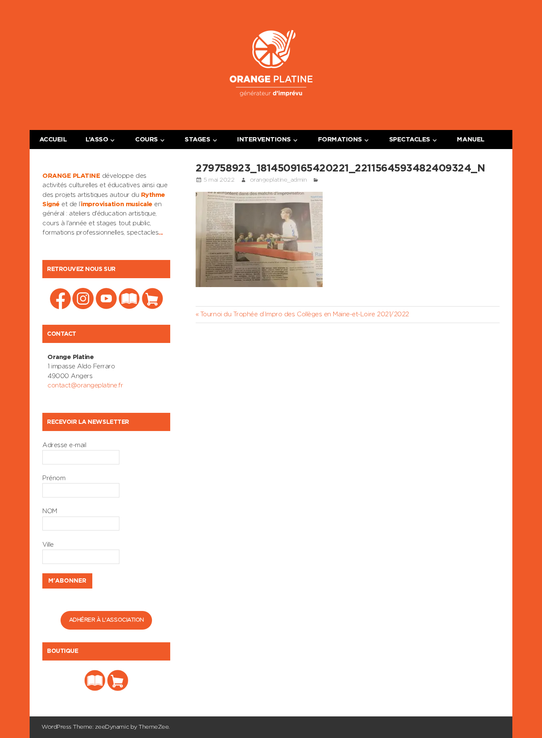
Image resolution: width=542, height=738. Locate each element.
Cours (146, 139)
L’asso (97, 139)
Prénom (53, 478)
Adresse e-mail (64, 445)
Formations (340, 139)
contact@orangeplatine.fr (85, 385)
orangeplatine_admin (278, 180)
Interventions (264, 139)
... (160, 232)
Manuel (470, 139)
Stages (197, 139)
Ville (48, 545)
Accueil (53, 139)
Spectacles (409, 139)
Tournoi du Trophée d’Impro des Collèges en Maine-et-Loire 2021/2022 (304, 314)
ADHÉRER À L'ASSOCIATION (106, 620)
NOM (49, 511)
